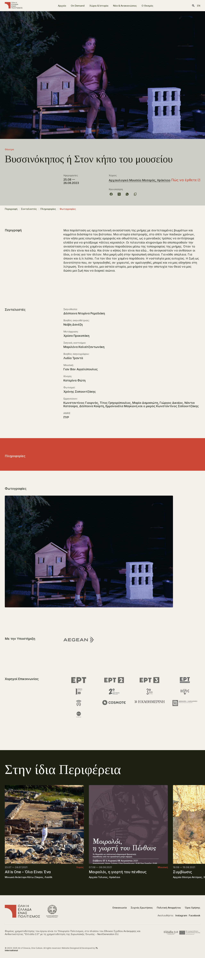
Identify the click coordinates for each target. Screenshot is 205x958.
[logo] (13, 5)
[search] (193, 5)
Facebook (194, 915)
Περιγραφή (11, 208)
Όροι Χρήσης (192, 907)
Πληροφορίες (48, 208)
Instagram (181, 915)
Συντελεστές (29, 208)
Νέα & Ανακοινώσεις (125, 5)
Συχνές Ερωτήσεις (142, 907)
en (198, 5)
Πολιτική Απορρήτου (169, 907)
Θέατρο (9, 149)
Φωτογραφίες (68, 208)
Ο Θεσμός (147, 5)
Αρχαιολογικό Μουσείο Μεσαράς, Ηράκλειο (139, 180)
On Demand (78, 5)
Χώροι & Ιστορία (98, 5)
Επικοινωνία (120, 907)
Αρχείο (62, 5)
